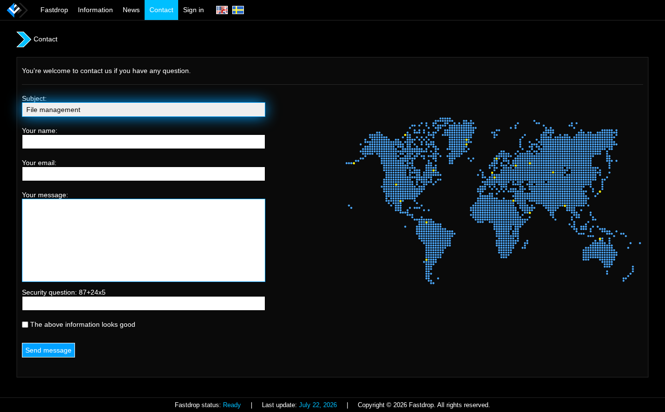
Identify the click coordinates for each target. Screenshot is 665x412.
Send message (48, 350)
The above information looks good (81, 324)
